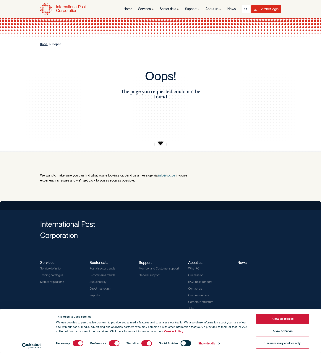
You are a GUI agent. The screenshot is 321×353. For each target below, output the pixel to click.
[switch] (114, 343)
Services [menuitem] (144, 9)
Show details (206, 343)
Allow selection (283, 331)
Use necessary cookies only (283, 343)
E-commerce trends (102, 275)
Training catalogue (51, 275)
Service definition (51, 268)
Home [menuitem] (128, 9)
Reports (95, 295)
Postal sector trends (102, 268)
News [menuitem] (231, 9)
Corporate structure (200, 302)
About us (195, 262)
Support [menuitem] (191, 9)
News (242, 262)
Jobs (191, 308)
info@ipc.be (166, 175)
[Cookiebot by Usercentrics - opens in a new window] (31, 346)
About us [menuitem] (211, 9)
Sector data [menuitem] (168, 9)
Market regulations (52, 282)
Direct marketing (100, 288)
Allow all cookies (283, 318)
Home (44, 44)
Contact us (195, 288)
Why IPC (193, 268)
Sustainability (98, 282)
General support (149, 275)
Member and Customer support (159, 268)
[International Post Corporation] (63, 9)
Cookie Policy (173, 331)
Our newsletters (198, 295)
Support (145, 262)
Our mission (195, 275)
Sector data (99, 262)
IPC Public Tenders (200, 282)
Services (47, 262)
